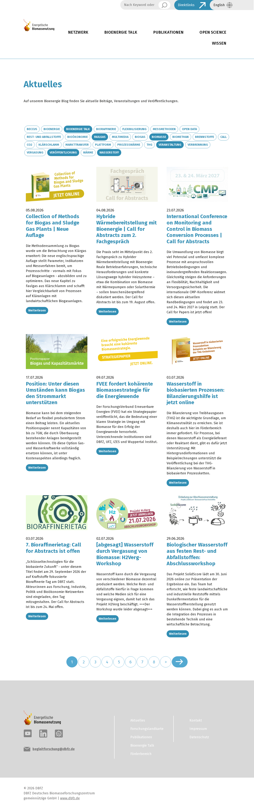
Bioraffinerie (106, 129)
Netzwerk (78, 32)
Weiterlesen (37, 310)
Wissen (219, 43)
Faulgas (100, 137)
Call (223, 137)
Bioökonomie (77, 137)
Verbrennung (198, 144)
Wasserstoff (109, 152)
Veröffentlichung (63, 152)
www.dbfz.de (70, 798)
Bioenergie (52, 129)
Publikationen (168, 32)
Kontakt (195, 720)
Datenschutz (199, 737)
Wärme (88, 152)
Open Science (213, 32)
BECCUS (32, 129)
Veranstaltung (170, 144)
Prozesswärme (128, 144)
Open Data (189, 129)
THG (149, 144)
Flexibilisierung (134, 129)
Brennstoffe (204, 137)
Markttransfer (77, 144)
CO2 (29, 144)
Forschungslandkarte (146, 729)
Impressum (198, 729)
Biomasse (159, 137)
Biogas (140, 137)
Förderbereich (141, 754)
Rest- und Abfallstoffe (44, 137)
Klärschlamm (48, 144)
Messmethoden (164, 129)
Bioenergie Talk (120, 32)
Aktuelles (137, 720)
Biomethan (180, 137)
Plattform (103, 144)
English (219, 5)
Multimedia (120, 137)
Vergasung (35, 152)
